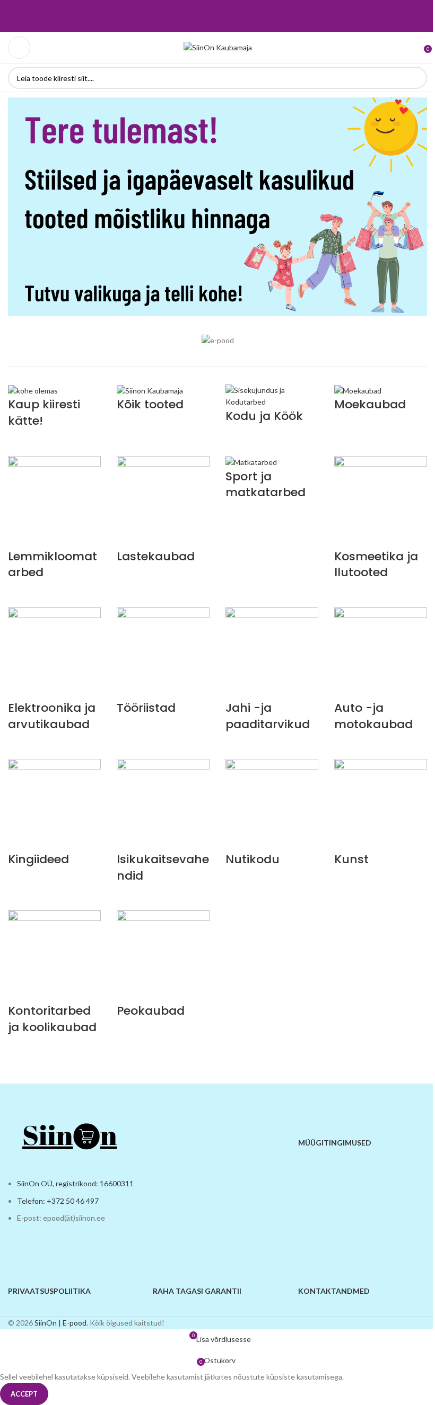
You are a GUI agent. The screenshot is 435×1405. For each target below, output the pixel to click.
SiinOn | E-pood (60, 1322)
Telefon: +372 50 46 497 (58, 1200)
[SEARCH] (416, 78)
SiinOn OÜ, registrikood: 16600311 (75, 1183)
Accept (24, 1394)
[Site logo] (218, 46)
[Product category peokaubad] (217, 723)
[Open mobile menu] (19, 47)
